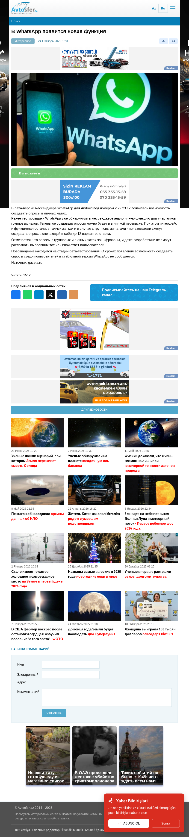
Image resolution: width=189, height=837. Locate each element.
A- (163, 41)
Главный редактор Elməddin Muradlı (57, 830)
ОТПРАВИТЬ (54, 712)
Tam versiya (22, 830)
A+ (173, 41)
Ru (163, 8)
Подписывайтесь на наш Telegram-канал (134, 292)
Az (154, 8)
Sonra (165, 823)
